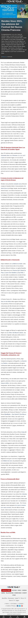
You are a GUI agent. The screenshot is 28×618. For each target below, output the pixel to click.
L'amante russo (17, 184)
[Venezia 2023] (6, 590)
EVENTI (24, 593)
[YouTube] (22, 606)
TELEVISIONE (10, 593)
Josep (22, 432)
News (3, 3)
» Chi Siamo (13, 603)
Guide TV (17, 598)
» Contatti (20, 603)
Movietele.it (14, 1)
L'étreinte (24, 494)
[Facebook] (17, 606)
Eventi (5, 3)
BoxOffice (4, 598)
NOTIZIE (14, 590)
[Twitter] (19, 606)
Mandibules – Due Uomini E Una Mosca (15, 414)
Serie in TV (12, 600)
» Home (6, 603)
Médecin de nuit (7, 461)
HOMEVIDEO (18, 593)
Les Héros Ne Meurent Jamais (15, 332)
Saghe (17, 600)
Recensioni (11, 598)
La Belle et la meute (17, 263)
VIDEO (19, 590)
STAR (14, 595)
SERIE (3, 593)
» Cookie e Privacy (10, 606)
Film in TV (23, 598)
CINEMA (24, 590)
